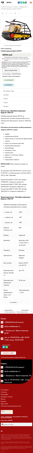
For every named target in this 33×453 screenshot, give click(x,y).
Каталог (3, 399)
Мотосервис (4, 394)
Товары (15, 7)
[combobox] (16, 424)
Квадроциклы (23, 7)
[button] (30, 2)
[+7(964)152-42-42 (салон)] (2, 322)
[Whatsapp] (23, 3)
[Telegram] (21, 3)
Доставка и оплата (6, 397)
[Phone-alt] (26, 3)
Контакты (3, 401)
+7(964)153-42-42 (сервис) (14, 367)
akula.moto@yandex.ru (12, 326)
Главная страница (6, 7)
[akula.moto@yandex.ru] (2, 326)
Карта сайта (4, 404)
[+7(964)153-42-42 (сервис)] (2, 367)
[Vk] (19, 3)
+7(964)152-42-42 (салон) (13, 322)
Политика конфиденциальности (11, 406)
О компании (4, 390)
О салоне (4, 392)
